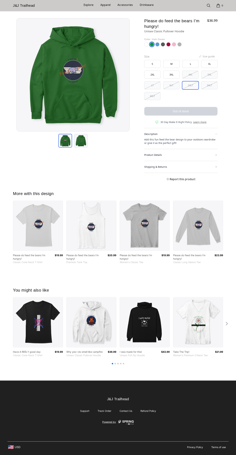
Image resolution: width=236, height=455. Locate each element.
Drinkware (147, 5)
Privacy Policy (195, 447)
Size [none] (146, 56)
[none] (207, 56)
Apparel (105, 5)
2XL (152, 74)
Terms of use (218, 447)
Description (151, 134)
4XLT (152, 96)
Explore (88, 5)
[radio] (152, 64)
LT (152, 85)
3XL (171, 74)
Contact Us (126, 410)
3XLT (209, 85)
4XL (190, 74)
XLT (171, 85)
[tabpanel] (73, 74)
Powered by (109, 421)
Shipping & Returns (155, 166)
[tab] (65, 140)
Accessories (125, 5)
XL (209, 63)
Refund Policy (148, 410)
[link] (38, 226)
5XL (209, 74)
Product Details (153, 155)
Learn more (199, 122)
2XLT (190, 85)
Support (84, 410)
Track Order (104, 410)
